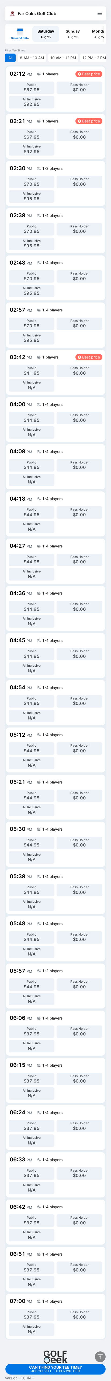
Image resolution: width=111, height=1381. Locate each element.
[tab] (45, 34)
